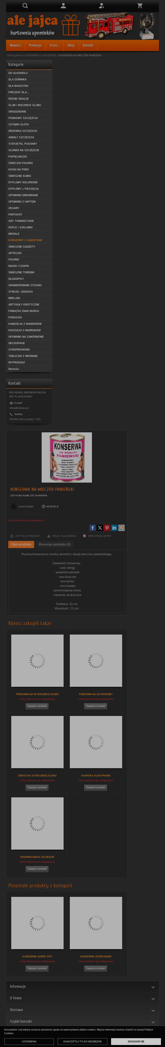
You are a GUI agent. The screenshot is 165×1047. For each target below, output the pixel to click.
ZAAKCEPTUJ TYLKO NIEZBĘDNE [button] (82, 1041)
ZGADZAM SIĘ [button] (136, 1041)
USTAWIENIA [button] (29, 1041)
